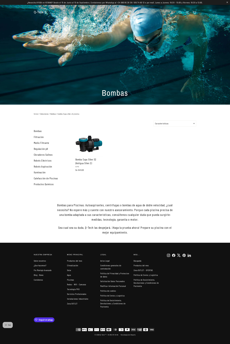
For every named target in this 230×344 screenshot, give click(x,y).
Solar (69, 270)
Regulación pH (41, 148)
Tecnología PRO (73, 289)
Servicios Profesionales (77, 294)
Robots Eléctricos (43, 160)
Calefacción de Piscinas (46, 178)
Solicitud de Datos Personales (112, 281)
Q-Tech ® (40, 12)
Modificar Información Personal (113, 286)
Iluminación (40, 172)
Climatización (72, 265)
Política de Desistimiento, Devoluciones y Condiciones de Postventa (113, 303)
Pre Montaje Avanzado (43, 270)
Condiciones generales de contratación (110, 267)
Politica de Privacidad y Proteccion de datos (114, 275)
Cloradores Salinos (43, 154)
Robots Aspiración (43, 166)
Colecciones (44, 114)
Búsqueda (137, 261)
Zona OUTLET (72, 303)
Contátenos (38, 280)
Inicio (36, 114)
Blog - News (39, 275)
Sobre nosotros (40, 261)
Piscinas (70, 280)
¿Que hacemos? (40, 265)
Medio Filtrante (41, 142)
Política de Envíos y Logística (112, 295)
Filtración (39, 137)
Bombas (53, 114)
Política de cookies (108, 291)
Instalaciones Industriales (77, 299)
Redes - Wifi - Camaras (76, 284)
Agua (69, 275)
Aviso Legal (105, 261)
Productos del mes (74, 261)
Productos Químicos (44, 184)
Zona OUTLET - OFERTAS (143, 270)
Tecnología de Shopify (128, 335)
